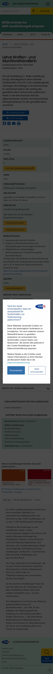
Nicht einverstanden (37, 370)
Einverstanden (16, 370)
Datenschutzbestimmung (18, 362)
